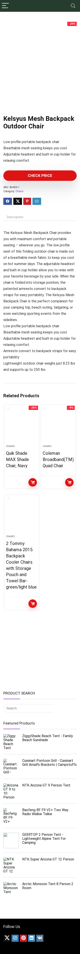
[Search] (73, 6)
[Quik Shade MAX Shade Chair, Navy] (21, 426)
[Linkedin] (31, 938)
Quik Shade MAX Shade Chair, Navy (17, 459)
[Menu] (5, 6)
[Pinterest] (23, 938)
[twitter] (6, 938)
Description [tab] (15, 217)
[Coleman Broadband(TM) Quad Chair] (58, 426)
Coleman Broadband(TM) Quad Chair (58, 459)
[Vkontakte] (39, 938)
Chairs (20, 191)
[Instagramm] (15, 938)
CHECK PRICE (40, 175)
